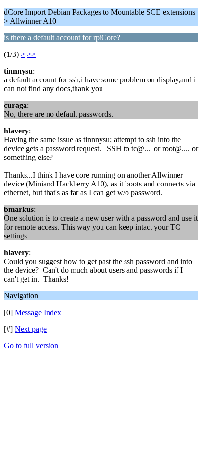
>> (31, 54)
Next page (31, 329)
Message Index (38, 312)
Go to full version (31, 346)
